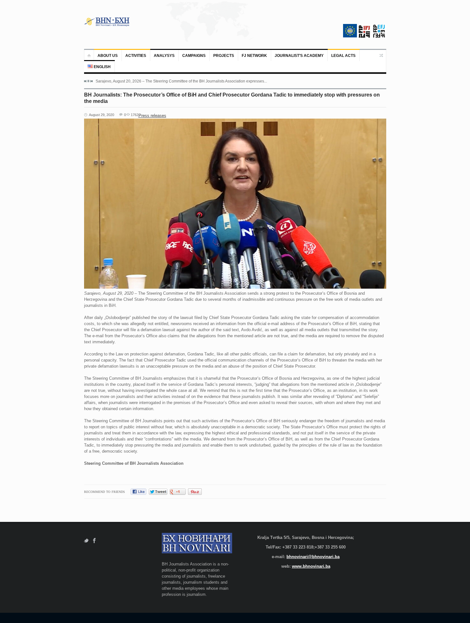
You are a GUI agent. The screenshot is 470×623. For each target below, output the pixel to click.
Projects (223, 55)
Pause (88, 81)
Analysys (164, 55)
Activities (135, 55)
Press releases (152, 115)
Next (91, 81)
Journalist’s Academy (299, 55)
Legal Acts (343, 55)
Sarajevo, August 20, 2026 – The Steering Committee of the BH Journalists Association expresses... (181, 81)
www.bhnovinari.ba (311, 566)
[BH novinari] (107, 22)
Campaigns (194, 55)
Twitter (86, 540)
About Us (108, 55)
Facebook (94, 540)
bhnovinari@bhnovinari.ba (313, 556)
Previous (85, 81)
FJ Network (254, 55)
